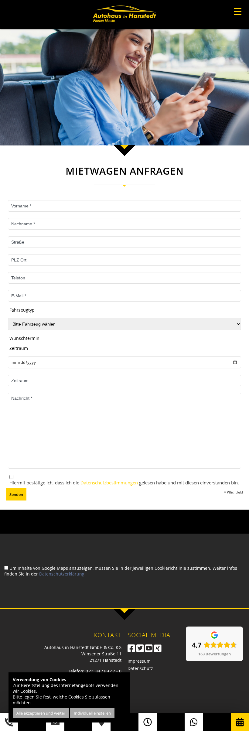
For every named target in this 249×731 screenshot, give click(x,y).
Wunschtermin (24, 338)
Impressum (139, 661)
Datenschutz (140, 668)
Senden (16, 494)
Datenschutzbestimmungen (109, 483)
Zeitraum (18, 348)
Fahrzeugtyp (22, 310)
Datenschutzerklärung (61, 574)
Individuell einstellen (92, 713)
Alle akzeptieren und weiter (40, 713)
